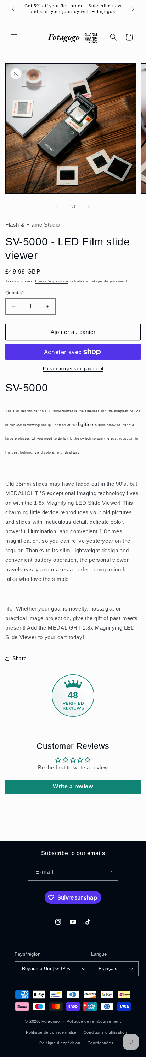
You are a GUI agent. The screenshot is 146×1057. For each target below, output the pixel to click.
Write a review (73, 786)
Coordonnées (101, 1043)
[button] (14, 37)
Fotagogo (50, 1021)
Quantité (14, 292)
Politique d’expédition (59, 1043)
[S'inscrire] (110, 872)
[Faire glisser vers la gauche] (57, 207)
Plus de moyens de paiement (73, 368)
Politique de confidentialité (51, 1032)
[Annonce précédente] (13, 9)
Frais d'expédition (51, 281)
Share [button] (19, 658)
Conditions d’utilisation (105, 1032)
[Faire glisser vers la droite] (88, 207)
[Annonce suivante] (133, 9)
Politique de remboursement (94, 1021)
